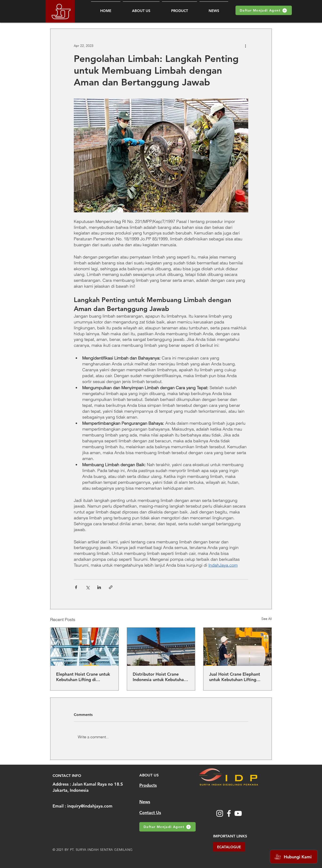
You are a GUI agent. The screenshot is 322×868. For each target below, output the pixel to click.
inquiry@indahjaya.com (89, 806)
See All (266, 619)
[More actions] (245, 45)
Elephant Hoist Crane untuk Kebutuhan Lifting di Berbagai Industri (83, 676)
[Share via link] (110, 587)
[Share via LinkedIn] (99, 587)
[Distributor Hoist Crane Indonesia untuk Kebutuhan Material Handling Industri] (161, 647)
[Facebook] (228, 813)
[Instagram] (219, 813)
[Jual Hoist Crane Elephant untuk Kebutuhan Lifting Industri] (237, 647)
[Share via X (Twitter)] (87, 587)
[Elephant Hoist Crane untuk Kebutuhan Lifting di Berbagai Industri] (84, 647)
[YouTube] (238, 813)
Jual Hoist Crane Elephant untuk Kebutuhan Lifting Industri (234, 676)
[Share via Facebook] (76, 587)
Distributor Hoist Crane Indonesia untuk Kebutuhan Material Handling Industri (159, 676)
